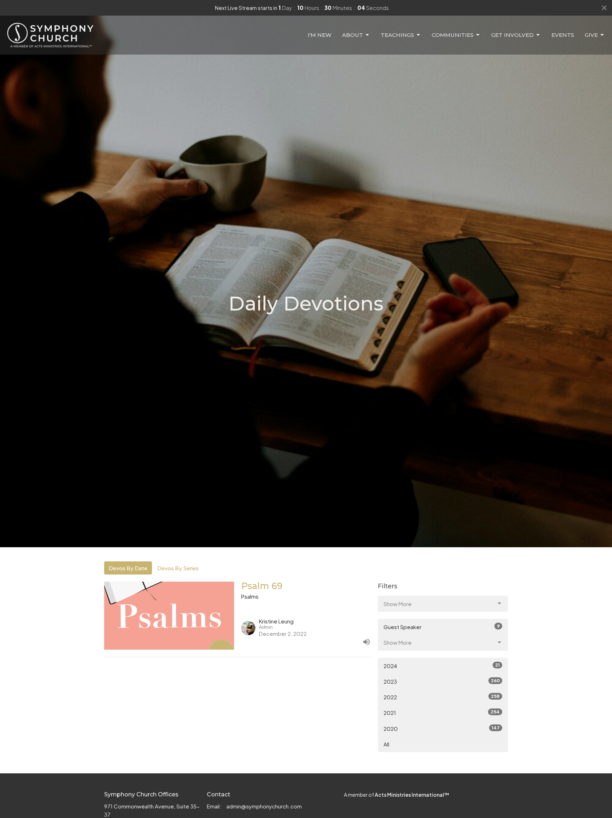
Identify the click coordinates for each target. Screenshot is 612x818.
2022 (442, 696)
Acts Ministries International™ (412, 794)
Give (591, 35)
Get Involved (512, 35)
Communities (453, 35)
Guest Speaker (442, 626)
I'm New (320, 35)
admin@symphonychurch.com (264, 806)
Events (562, 35)
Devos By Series (178, 568)
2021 (442, 712)
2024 (442, 665)
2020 (442, 728)
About (352, 35)
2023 (442, 681)
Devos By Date (128, 568)
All (386, 744)
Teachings (397, 35)
